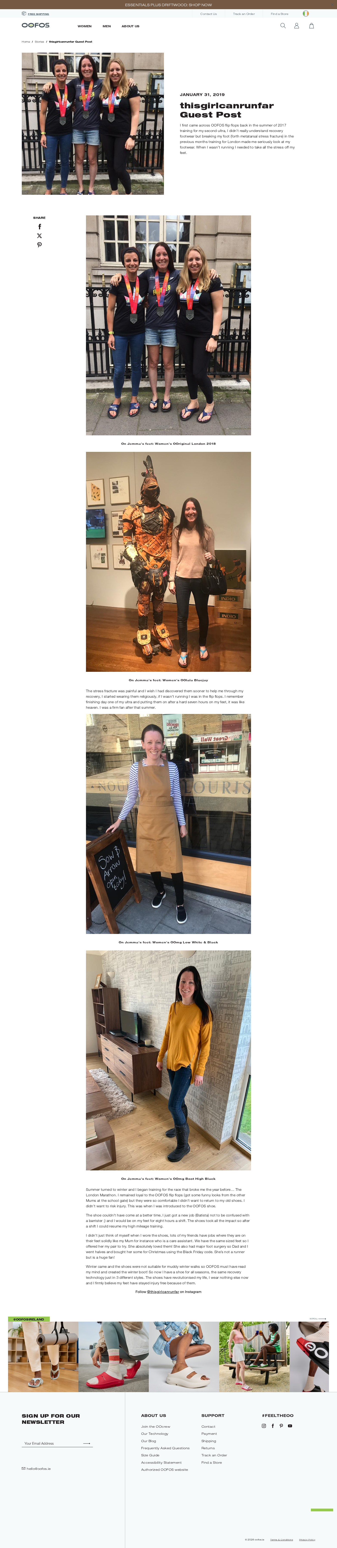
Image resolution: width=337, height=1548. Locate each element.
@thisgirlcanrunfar (163, 1291)
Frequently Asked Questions (165, 1448)
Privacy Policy (307, 1539)
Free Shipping (38, 14)
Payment (209, 1433)
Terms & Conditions (281, 1539)
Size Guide (150, 1455)
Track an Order (244, 14)
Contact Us (208, 14)
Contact (208, 1426)
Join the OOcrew (155, 1426)
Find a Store (279, 14)
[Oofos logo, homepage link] (47, 25)
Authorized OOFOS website (164, 1469)
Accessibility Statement (161, 1462)
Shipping (209, 1441)
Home (26, 41)
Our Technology (154, 1433)
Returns (208, 1448)
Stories (39, 41)
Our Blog (148, 1441)
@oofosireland (29, 1319)
